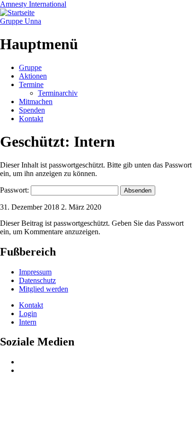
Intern (27, 322)
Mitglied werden (43, 289)
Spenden (32, 110)
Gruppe (30, 67)
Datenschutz (37, 280)
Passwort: (15, 190)
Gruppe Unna (20, 21)
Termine (31, 84)
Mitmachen (36, 101)
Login (28, 313)
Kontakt (31, 119)
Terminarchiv (58, 93)
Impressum (35, 272)
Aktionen (33, 76)
